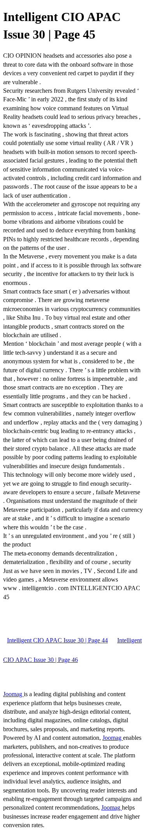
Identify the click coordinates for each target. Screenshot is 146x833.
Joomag (13, 694)
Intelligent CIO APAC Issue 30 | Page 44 (57, 640)
